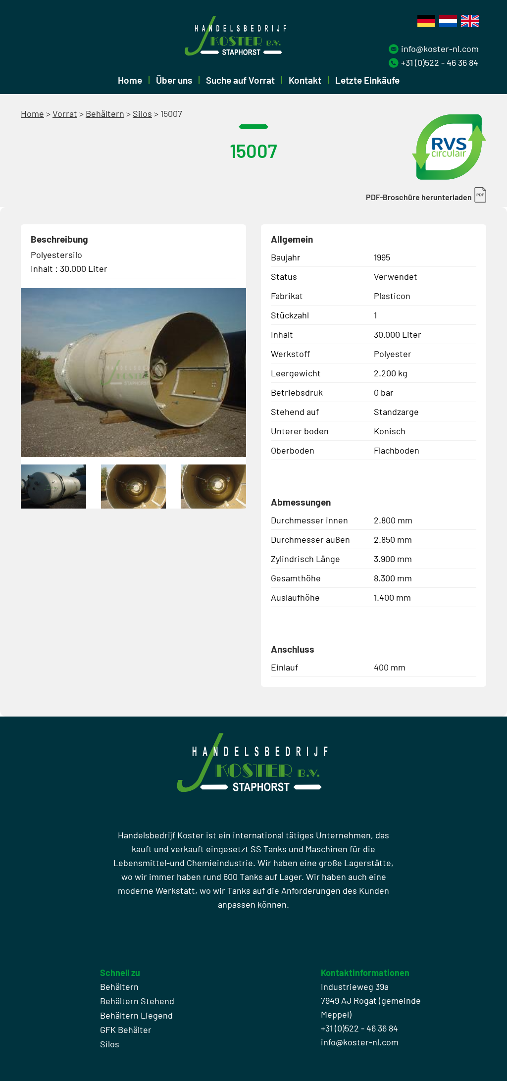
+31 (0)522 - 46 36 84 (439, 62)
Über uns (174, 80)
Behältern (105, 113)
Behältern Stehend (137, 1000)
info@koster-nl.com (440, 48)
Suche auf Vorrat (240, 80)
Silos (142, 113)
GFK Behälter (126, 1029)
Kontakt (305, 80)
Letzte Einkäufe (367, 80)
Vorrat (64, 113)
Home (130, 80)
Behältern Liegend (136, 1015)
